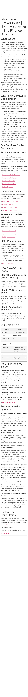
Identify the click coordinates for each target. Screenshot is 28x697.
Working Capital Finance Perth (11, 210)
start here (5, 524)
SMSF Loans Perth (7, 263)
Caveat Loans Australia (9, 234)
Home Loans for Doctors (9, 178)
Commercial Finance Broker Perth (12, 201)
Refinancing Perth (7, 187)
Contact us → (5, 533)
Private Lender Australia (9, 231)
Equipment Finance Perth (9, 207)
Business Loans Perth (8, 204)
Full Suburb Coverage (8, 402)
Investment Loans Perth (9, 184)
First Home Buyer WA (8, 181)
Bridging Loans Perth (8, 237)
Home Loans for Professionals (11, 175)
